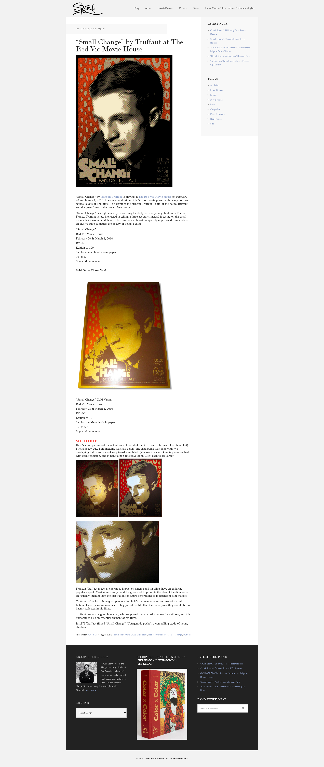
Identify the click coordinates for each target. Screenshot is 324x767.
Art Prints (92, 634)
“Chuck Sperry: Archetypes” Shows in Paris (230, 56)
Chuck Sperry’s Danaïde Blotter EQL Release (221, 668)
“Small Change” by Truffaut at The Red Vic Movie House (129, 44)
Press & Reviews (217, 114)
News (212, 104)
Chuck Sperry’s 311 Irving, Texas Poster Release (221, 663)
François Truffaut (111, 196)
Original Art (216, 109)
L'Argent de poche (139, 634)
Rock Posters (216, 119)
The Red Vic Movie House (155, 196)
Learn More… (91, 690)
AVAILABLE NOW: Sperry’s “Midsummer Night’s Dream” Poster (230, 49)
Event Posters (216, 90)
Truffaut (187, 634)
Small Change (175, 634)
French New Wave (121, 634)
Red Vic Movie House (158, 634)
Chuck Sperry (88, 8)
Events (213, 95)
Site (212, 123)
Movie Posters (216, 100)
